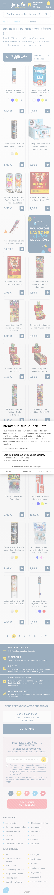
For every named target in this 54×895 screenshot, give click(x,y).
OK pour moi (45, 471)
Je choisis (27, 471)
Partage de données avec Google (17, 458)
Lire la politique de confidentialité (15, 448)
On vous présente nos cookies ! (17, 460)
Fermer (9, 471)
